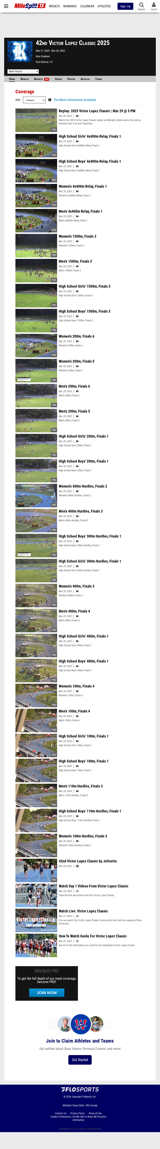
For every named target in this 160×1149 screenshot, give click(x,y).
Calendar (87, 6)
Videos (58, 79)
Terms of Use (95, 1113)
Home (12, 79)
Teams (98, 79)
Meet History (15, 71)
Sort (17, 100)
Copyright (76, 1096)
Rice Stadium (43, 56)
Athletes (104, 6)
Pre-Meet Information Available (75, 100)
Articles (85, 79)
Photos (71, 79)
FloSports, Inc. (89, 1096)
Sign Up (125, 6)
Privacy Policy (77, 1113)
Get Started (80, 1060)
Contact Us (60, 1113)
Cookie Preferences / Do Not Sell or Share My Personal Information (78, 1118)
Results (54, 6)
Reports (41, 79)
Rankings (70, 6)
